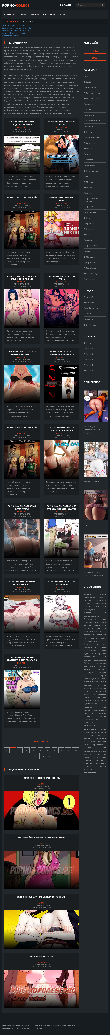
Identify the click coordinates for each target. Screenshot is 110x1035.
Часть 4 (89, 359)
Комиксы (9, 14)
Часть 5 (89, 365)
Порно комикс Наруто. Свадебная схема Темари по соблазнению (22, 660)
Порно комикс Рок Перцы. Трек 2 (61, 277)
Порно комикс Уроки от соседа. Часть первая (22, 123)
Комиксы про (92, 171)
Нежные (90, 229)
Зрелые (89, 206)
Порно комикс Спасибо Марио (61, 198)
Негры (89, 234)
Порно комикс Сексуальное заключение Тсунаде (22, 277)
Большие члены (93, 98)
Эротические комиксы (91, 199)
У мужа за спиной (91, 481)
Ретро (88, 218)
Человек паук (92, 273)
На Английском (93, 120)
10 (75, 750)
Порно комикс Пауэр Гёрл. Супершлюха (62, 583)
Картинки (90, 262)
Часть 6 (89, 370)
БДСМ (88, 82)
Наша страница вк (94, 52)
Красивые (90, 223)
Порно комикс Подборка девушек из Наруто (22, 583)
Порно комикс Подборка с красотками (22, 507)
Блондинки (91, 87)
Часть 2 (89, 348)
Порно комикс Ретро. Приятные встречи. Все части (62, 354)
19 (43, 756)
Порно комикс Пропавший (22, 197)
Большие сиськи (93, 93)
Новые (63, 14)
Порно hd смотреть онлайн (14, 33)
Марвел (89, 159)
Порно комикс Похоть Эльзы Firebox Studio (62, 428)
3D (87, 76)
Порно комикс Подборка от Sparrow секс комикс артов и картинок (62, 509)
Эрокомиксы (92, 245)
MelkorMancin (92, 308)
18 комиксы (91, 212)
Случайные (49, 14)
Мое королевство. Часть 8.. (42, 956)
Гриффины (91, 268)
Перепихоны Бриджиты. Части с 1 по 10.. (42, 778)
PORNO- (15, 5)
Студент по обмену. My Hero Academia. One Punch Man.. (41, 897)
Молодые (90, 257)
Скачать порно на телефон (14, 25)
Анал (88, 176)
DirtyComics (91, 325)
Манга (89, 148)
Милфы (89, 182)
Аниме (89, 154)
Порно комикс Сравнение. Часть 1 (62, 123)
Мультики (90, 165)
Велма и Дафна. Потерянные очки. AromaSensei (92, 429)
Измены (89, 109)
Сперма (89, 193)
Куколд (89, 251)
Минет (89, 187)
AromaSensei (91, 297)
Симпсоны (91, 143)
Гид (85, 525)
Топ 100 (22, 14)
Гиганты (90, 104)
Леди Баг (90, 279)
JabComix (90, 302)
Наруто (89, 126)
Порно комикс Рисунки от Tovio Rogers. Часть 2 (22, 353)
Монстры (90, 115)
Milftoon (89, 319)
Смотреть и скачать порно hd (15, 30)
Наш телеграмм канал (94, 59)
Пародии (90, 132)
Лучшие (35, 14)
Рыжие (89, 240)
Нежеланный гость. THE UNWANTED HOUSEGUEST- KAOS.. (41, 837)
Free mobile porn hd (10, 35)
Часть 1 (89, 343)
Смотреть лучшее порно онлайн (16, 28)
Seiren (88, 313)
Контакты (65, 5)
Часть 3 (89, 354)
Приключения (92, 137)
